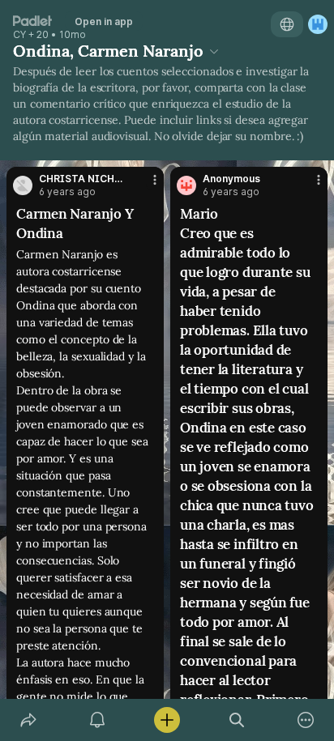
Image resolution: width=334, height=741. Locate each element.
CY (19, 34)
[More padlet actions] (305, 720)
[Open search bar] (237, 720)
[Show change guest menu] (318, 24)
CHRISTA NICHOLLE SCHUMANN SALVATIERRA (81, 179)
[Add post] (167, 720)
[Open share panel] (28, 720)
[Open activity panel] (98, 720)
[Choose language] (287, 24)
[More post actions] (144, 186)
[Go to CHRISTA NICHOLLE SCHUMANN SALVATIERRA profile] (22, 185)
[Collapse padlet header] (214, 51)
